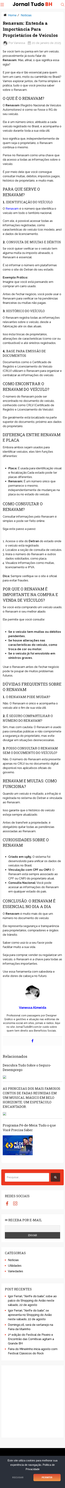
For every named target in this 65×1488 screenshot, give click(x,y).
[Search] (55, 1177)
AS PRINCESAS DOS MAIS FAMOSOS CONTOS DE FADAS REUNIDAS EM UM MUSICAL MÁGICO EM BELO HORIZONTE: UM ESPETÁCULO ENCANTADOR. (31, 1097)
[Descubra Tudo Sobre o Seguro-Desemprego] (4, 1077)
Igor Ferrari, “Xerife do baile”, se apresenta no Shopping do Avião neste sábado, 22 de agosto (30, 1315)
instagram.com (15, 1203)
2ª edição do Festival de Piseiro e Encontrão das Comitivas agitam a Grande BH (31, 1339)
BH (32, 4)
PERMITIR (47, 1477)
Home (12, 15)
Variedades (15, 1271)
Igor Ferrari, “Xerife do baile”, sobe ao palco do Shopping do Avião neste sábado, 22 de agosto (32, 1300)
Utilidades (14, 1265)
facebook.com (7, 1203)
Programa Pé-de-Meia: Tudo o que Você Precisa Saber (29, 1127)
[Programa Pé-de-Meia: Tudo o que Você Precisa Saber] (18, 1145)
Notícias (26, 15)
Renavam (12, 208)
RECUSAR (17, 1477)
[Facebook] (32, 1041)
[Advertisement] (32, 1401)
